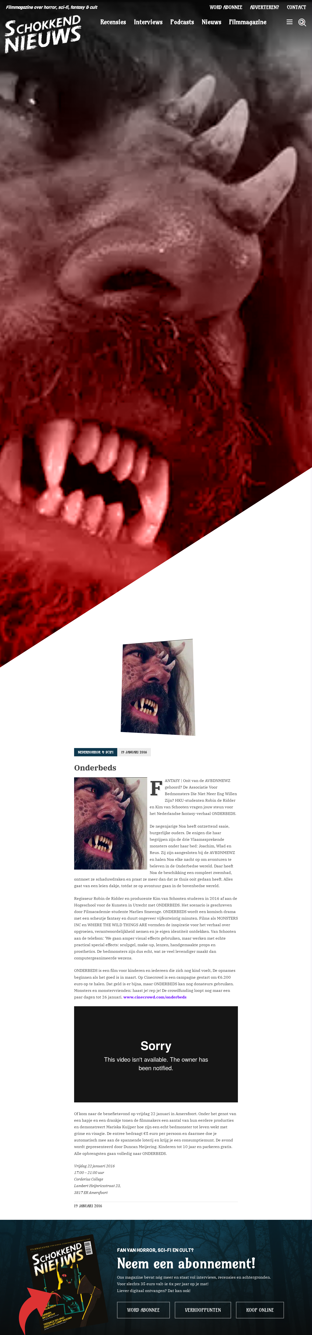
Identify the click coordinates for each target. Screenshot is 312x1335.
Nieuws (211, 22)
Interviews (148, 22)
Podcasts (182, 22)
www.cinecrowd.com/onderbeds (154, 997)
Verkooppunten (203, 1310)
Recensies (113, 22)
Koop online (260, 1310)
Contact (296, 7)
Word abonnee (226, 7)
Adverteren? (264, 7)
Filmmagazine (247, 22)
